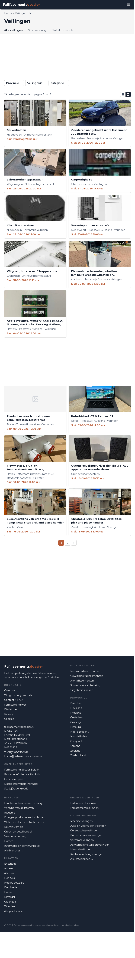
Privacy (8, 714)
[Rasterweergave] (128, 94)
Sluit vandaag (37, 30)
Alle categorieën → (82, 859)
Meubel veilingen (80, 849)
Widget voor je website (18, 695)
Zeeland (75, 750)
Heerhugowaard (14, 882)
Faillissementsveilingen (84, 807)
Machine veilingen (81, 821)
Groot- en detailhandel (18, 831)
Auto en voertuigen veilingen (88, 825)
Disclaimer (10, 709)
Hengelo (9, 878)
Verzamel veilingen (82, 840)
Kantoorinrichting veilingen (86, 854)
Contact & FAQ (13, 700)
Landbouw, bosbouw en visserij (23, 803)
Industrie (9, 812)
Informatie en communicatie (22, 845)
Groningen (76, 722)
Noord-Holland (79, 736)
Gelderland (76, 717)
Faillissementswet (15, 704)
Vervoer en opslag (15, 836)
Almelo (8, 868)
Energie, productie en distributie (24, 817)
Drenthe (75, 703)
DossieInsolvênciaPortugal (21, 783)
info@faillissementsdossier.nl (24, 756)
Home (8, 13)
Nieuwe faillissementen (84, 671)
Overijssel (76, 741)
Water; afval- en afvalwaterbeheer (25, 822)
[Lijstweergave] (123, 94)
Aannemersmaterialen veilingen (90, 844)
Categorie (57, 83)
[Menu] (128, 4)
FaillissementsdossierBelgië (21, 769)
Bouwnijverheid (13, 826)
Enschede (10, 863)
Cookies (9, 718)
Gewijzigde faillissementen (86, 675)
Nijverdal (9, 896)
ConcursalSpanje (14, 779)
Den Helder (11, 887)
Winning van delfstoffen (19, 807)
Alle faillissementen (82, 680)
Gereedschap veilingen (84, 830)
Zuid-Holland (78, 755)
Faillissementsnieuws (83, 803)
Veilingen (20, 13)
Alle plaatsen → (13, 911)
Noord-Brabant (79, 731)
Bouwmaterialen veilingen (86, 835)
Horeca (8, 841)
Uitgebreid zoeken (81, 690)
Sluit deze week (62, 30)
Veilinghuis (34, 83)
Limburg (75, 727)
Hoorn (8, 892)
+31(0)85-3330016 (17, 752)
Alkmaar (9, 873)
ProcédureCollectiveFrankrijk (22, 774)
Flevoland (76, 708)
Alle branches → (14, 850)
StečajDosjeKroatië (16, 788)
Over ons (9, 690)
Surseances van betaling (85, 685)
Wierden (9, 906)
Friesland (75, 712)
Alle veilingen (13, 30)
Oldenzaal (10, 901)
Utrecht (75, 746)
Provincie (12, 83)
